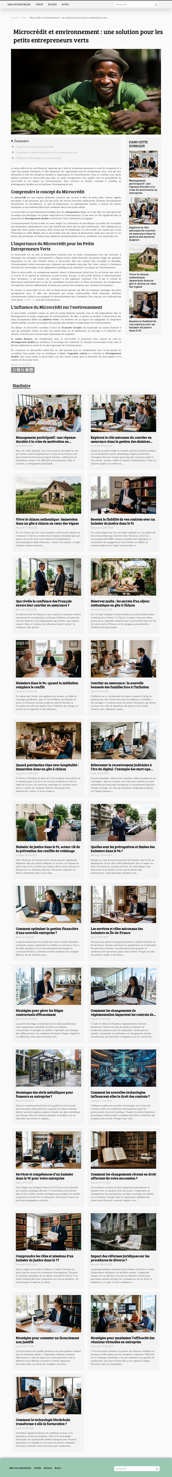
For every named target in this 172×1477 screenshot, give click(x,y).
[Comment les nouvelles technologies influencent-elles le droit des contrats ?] (123, 1067)
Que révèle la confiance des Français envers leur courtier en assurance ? (44, 603)
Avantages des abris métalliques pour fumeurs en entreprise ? (44, 1094)
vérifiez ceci (30, 299)
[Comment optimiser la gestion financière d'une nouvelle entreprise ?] (48, 904)
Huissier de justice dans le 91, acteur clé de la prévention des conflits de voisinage (48, 848)
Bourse (52, 4)
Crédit (39, 4)
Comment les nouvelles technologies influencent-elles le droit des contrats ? (120, 1094)
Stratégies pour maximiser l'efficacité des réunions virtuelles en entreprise (123, 1339)
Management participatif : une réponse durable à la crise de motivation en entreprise (143, 186)
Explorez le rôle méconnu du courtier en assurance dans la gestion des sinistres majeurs (142, 233)
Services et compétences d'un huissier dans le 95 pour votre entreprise (44, 1176)
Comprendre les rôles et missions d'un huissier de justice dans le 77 (45, 1258)
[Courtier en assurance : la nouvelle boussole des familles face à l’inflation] (123, 658)
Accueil (14, 17)
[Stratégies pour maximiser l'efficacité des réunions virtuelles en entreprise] (123, 1313)
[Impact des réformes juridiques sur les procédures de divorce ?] (123, 1231)
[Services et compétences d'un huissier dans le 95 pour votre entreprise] (48, 1149)
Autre (65, 4)
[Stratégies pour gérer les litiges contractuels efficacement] (48, 986)
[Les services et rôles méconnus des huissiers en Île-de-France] (123, 904)
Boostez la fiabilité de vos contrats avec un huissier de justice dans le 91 (142, 325)
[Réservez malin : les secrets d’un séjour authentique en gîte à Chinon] (123, 576)
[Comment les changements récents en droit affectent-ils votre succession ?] (123, 1149)
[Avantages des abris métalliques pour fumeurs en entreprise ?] (48, 1067)
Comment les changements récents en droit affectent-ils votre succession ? (123, 1176)
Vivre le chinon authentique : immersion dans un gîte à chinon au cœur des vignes (142, 280)
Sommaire (21, 141)
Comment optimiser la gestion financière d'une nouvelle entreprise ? (47, 930)
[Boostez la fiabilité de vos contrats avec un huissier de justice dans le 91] (143, 304)
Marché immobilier (19, 4)
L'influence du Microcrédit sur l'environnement (39, 158)
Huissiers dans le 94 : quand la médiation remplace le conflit (47, 685)
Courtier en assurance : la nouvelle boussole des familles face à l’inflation (120, 685)
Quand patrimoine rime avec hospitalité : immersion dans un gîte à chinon (47, 767)
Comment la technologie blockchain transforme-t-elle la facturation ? (43, 1421)
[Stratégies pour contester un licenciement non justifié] (48, 1313)
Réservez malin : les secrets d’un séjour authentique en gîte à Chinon (120, 603)
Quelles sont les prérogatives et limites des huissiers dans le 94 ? (123, 848)
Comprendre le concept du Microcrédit (34, 146)
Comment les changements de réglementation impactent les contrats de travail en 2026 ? (122, 1014)
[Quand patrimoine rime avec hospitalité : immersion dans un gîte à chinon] (48, 740)
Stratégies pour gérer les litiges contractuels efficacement (39, 1012)
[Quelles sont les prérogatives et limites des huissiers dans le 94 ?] (123, 822)
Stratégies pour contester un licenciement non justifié (47, 1339)
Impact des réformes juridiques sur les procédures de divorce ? (120, 1258)
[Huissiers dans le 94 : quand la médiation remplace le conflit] (48, 658)
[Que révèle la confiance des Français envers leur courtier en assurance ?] (48, 576)
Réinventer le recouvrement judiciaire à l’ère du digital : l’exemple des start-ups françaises (121, 769)
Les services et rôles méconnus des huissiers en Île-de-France (117, 930)
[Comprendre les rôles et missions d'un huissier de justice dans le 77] (48, 1231)
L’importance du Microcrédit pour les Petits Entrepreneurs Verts (47, 152)
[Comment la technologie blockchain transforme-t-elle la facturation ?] (48, 1395)
